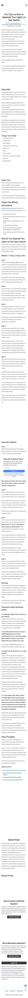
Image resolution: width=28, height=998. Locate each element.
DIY (3, 24)
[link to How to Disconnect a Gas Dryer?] (14, 930)
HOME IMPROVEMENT (15, 24)
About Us (12, 991)
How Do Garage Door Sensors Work (13, 779)
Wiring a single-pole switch (8, 208)
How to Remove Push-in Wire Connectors (14, 770)
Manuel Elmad (15, 23)
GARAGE (6, 24)
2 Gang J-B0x (14, 262)
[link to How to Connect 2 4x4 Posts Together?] (14, 888)
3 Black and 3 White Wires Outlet (12, 777)
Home (7, 991)
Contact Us (20, 991)
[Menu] (2, 5)
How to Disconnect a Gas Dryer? (14, 943)
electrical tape (7, 229)
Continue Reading (14, 917)
